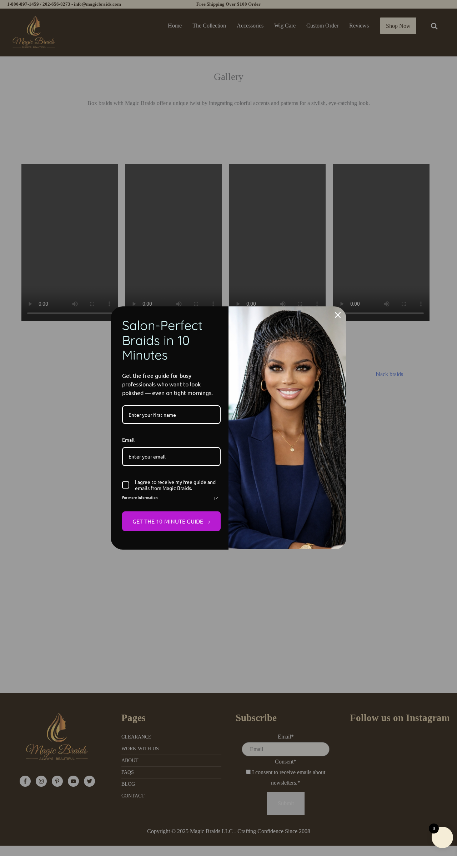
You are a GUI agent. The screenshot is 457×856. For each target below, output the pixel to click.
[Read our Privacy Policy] (216, 498)
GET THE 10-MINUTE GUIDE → (171, 521)
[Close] (337, 315)
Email (128, 439)
